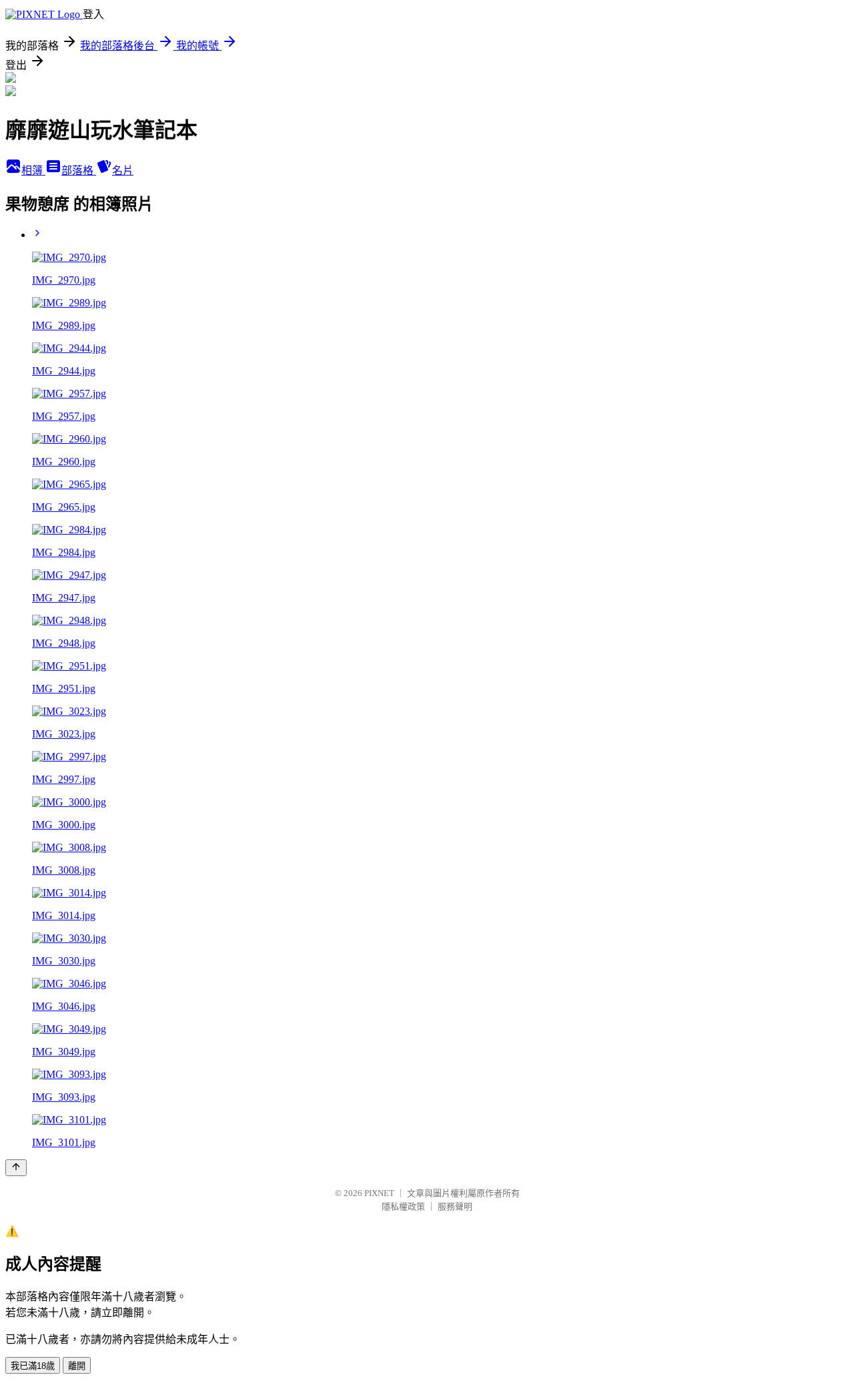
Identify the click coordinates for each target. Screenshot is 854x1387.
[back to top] (16, 1167)
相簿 (33, 170)
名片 (122, 170)
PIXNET (379, 1193)
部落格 (78, 170)
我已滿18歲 (33, 1366)
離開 (76, 1366)
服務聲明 (455, 1206)
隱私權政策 (403, 1206)
